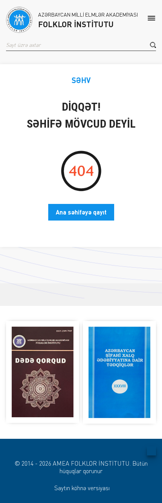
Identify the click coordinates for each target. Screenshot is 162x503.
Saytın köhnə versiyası (82, 488)
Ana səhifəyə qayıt (81, 212)
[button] (153, 45)
